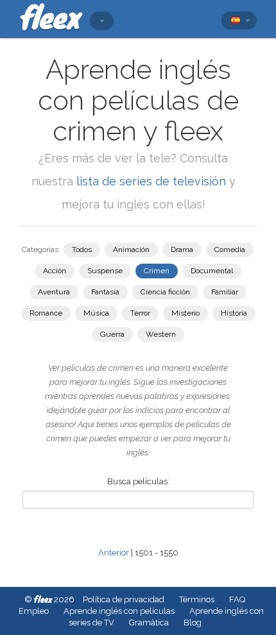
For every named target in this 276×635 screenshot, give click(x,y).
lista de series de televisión (152, 181)
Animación (131, 249)
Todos (82, 249)
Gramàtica (149, 622)
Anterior (113, 552)
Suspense (105, 270)
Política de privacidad (123, 599)
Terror (140, 313)
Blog (193, 622)
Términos (196, 599)
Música (96, 313)
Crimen (156, 270)
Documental (212, 270)
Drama (182, 249)
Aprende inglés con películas (119, 611)
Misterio (185, 313)
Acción (54, 270)
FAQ (237, 599)
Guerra (112, 334)
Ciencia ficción (165, 291)
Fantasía (105, 291)
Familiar (224, 291)
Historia (234, 313)
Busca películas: (138, 481)
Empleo (34, 611)
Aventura (54, 291)
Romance (46, 313)
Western (161, 334)
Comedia (229, 249)
